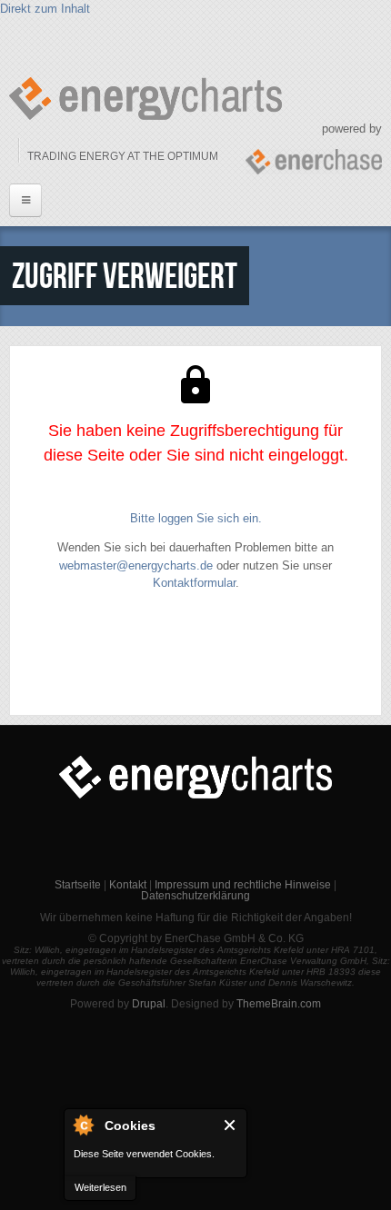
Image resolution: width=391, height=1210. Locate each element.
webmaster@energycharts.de (136, 565)
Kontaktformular (194, 583)
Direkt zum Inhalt (45, 8)
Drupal (148, 1003)
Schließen (230, 1125)
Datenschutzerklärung (195, 895)
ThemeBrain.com (278, 1003)
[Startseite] (145, 98)
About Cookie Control (83, 1124)
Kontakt (127, 884)
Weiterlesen (100, 1187)
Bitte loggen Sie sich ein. (196, 518)
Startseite (78, 884)
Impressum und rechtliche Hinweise (243, 884)
